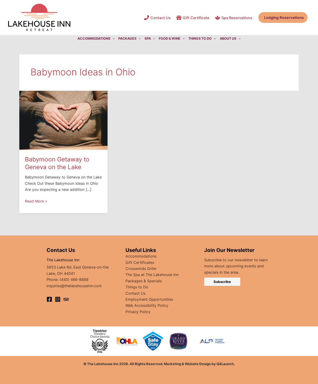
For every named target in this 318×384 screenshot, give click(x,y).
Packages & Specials (143, 281)
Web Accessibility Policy (146, 305)
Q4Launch (225, 364)
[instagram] (58, 299)
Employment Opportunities (149, 299)
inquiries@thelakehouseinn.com (74, 285)
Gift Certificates (139, 262)
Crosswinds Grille (140, 268)
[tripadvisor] (66, 299)
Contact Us (135, 293)
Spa (148, 38)
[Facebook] (49, 299)
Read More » (36, 201)
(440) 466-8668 (74, 279)
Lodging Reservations (283, 17)
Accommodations (140, 256)
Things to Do (136, 287)
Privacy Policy (137, 311)
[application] (112, 38)
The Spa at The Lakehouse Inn (152, 274)
